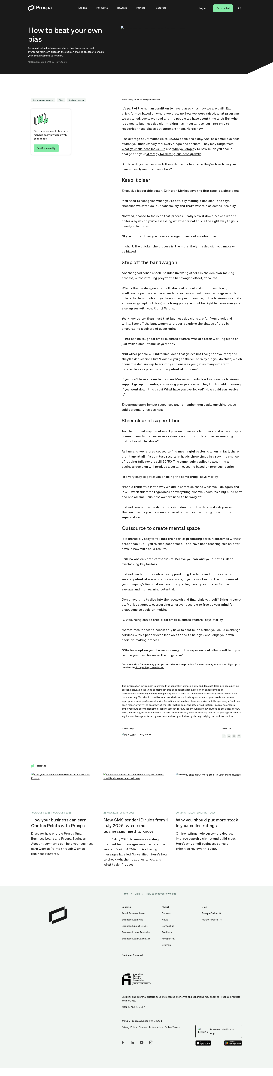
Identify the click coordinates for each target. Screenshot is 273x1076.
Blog (131, 99)
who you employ (184, 149)
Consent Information (151, 1027)
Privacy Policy (129, 1027)
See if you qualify (46, 148)
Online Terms (172, 1027)
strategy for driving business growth (173, 154)
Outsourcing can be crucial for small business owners (163, 620)
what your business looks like (143, 149)
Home (124, 99)
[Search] (239, 8)
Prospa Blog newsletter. (149, 667)
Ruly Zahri (61, 62)
